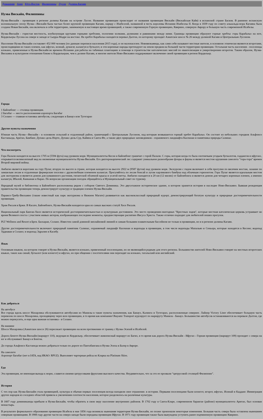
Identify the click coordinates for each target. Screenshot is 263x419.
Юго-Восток (32, 3)
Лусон (62, 3)
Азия (20, 3)
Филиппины (49, 3)
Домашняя (8, 3)
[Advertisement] (83, 80)
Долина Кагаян (77, 3)
